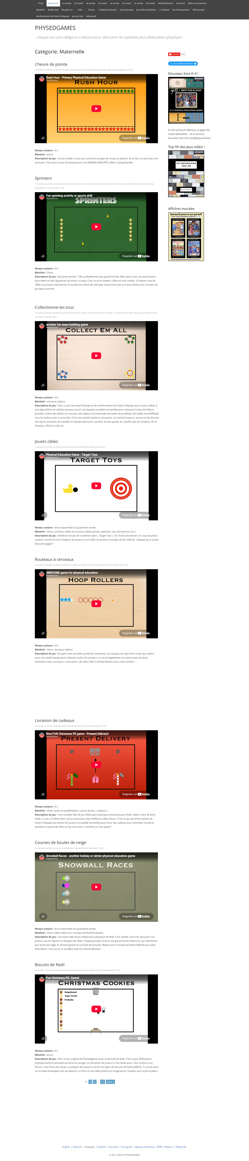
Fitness (91, 9)
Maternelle (53, 3)
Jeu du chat (77, 16)
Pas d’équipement (181, 9)
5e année (114, 3)
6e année (126, 3)
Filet (80, 9)
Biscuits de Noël (50, 964)
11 (102, 1081)
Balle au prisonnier (197, 3)
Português (126, 1146)
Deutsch (77, 1146)
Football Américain (108, 9)
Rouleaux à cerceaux (54, 559)
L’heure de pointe (51, 64)
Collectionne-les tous (54, 307)
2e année (78, 3)
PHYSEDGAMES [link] (55, 28)
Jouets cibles (46, 441)
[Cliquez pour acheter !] (186, 173)
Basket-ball (53, 9)
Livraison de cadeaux (54, 720)
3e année (90, 3)
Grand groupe (126, 9)
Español (101, 1146)
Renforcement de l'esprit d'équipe (86, 726)
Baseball (40, 9)
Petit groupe (198, 9)
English (66, 1146)
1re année (66, 3)
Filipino (168, 1146)
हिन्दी (159, 1146)
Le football (164, 9)
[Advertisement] (97, 692)
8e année (150, 3)
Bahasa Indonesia (144, 1146)
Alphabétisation (165, 3)
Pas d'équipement (119, 69)
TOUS (40, 3)
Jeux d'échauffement (92, 69)
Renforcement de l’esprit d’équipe (52, 16)
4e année (102, 3)
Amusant (180, 3)
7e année (138, 3)
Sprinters (43, 178)
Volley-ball (91, 16)
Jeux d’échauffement (146, 9)
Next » (110, 1081)
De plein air (67, 9)
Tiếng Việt (181, 1146)
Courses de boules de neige (60, 842)
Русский (113, 1146)
